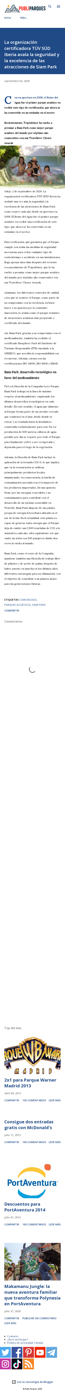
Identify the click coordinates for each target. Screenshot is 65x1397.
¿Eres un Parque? (17, 1339)
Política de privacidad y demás (25, 1342)
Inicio (7, 17)
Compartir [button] (11, 610)
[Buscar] (50, 6)
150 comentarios (34, 1100)
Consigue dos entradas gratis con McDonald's (28, 1124)
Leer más (55, 1100)
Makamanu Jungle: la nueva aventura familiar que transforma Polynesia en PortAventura (32, 1295)
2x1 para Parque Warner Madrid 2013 (30, 1083)
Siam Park (39, 604)
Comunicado (28, 599)
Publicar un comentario (39, 1318)
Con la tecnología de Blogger (34, 1382)
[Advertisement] (32, 869)
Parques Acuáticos (17, 604)
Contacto (12, 1336)
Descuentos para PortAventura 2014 (24, 1207)
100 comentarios (34, 1142)
